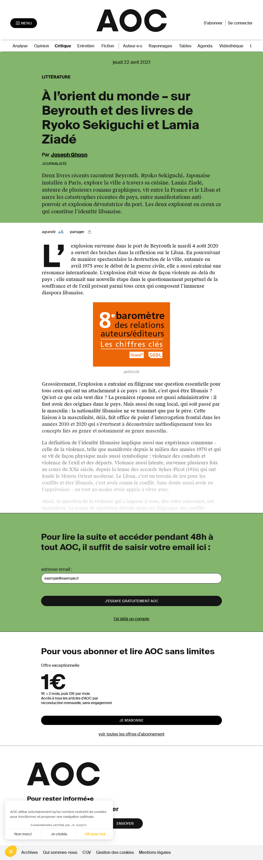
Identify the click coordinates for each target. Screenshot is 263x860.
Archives (29, 852)
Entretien (85, 46)
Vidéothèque (231, 46)
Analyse (20, 46)
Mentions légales (155, 852)
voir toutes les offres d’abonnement (131, 734)
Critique (63, 46)
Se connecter (240, 23)
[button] (11, 851)
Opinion (41, 46)
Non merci (23, 834)
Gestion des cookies (115, 852)
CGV (86, 852)
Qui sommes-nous (60, 852)
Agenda (205, 46)
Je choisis (59, 834)
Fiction (107, 46)
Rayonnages (160, 46)
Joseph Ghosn (69, 154)
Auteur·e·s (132, 46)
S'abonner (213, 23)
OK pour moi (95, 834)
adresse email (55, 569)
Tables (185, 46)
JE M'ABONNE (131, 720)
